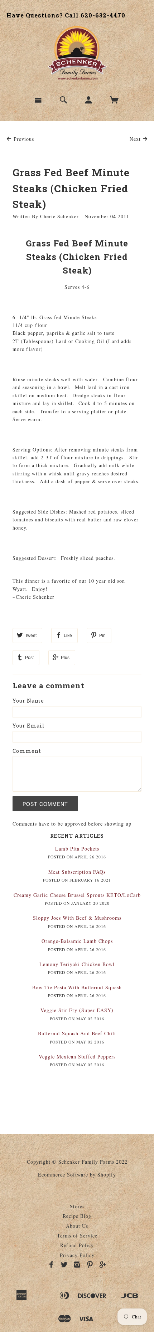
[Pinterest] (90, 1264)
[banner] (77, 53)
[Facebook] (51, 1264)
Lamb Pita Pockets (77, 848)
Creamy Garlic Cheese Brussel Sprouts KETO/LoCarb (77, 895)
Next (136, 139)
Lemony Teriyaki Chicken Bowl (77, 964)
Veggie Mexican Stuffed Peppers (77, 1056)
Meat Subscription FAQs (77, 871)
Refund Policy (77, 1245)
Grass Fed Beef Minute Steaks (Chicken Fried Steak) (71, 188)
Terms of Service (77, 1235)
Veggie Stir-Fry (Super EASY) (77, 1010)
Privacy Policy (77, 1255)
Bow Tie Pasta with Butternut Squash (77, 987)
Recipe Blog (77, 1216)
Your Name (28, 700)
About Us (77, 1226)
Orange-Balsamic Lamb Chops (77, 941)
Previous (23, 139)
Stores (77, 1206)
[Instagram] (77, 1264)
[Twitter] (64, 1264)
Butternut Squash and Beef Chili (77, 1033)
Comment (27, 750)
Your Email (29, 725)
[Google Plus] (103, 1264)
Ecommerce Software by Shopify (77, 1174)
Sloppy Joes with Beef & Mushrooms (77, 917)
